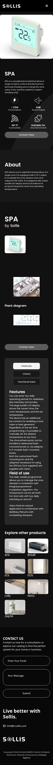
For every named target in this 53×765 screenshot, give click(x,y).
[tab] (26, 366)
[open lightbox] (15, 244)
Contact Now (26, 135)
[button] (46, 5)
